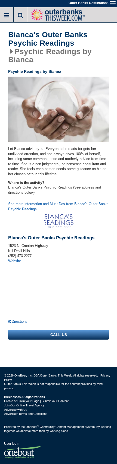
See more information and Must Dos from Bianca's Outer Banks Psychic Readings (58, 206)
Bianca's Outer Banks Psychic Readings (48, 39)
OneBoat (32, 426)
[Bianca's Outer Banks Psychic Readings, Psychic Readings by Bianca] (58, 110)
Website (14, 261)
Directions (19, 321)
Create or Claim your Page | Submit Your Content (36, 401)
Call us (58, 335)
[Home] (57, 14)
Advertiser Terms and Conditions (25, 413)
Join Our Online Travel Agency (24, 405)
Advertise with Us (15, 409)
